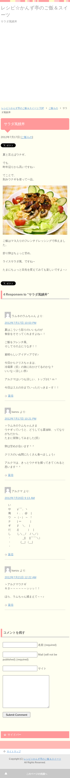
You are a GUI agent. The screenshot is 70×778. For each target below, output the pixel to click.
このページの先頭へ (36, 774)
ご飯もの (26, 137)
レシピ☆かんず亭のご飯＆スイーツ (42, 759)
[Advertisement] (35, 66)
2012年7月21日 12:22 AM (20, 577)
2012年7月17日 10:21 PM (20, 418)
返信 (10, 395)
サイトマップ (14, 751)
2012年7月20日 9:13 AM (20, 498)
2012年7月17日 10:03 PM (20, 322)
